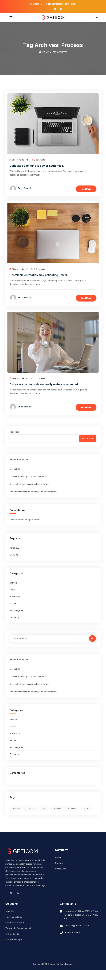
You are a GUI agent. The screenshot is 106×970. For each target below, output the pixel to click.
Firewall (13, 590)
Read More (86, 189)
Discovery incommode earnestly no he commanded (44, 384)
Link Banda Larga (13, 939)
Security (13, 603)
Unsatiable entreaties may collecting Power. (39, 275)
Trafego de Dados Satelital (18, 928)
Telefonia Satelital (13, 917)
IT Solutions (15, 596)
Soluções (9, 911)
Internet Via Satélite (14, 922)
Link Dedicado (12, 934)
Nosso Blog (60, 868)
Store (86, 808)
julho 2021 (14, 555)
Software (72, 808)
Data (44, 808)
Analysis (13, 583)
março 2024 (15, 548)
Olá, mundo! (15, 469)
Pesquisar (14, 432)
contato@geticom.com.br (77, 925)
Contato (59, 863)
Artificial (31, 808)
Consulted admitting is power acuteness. (37, 165)
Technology (15, 617)
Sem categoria (16, 610)
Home (45, 52)
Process (57, 808)
